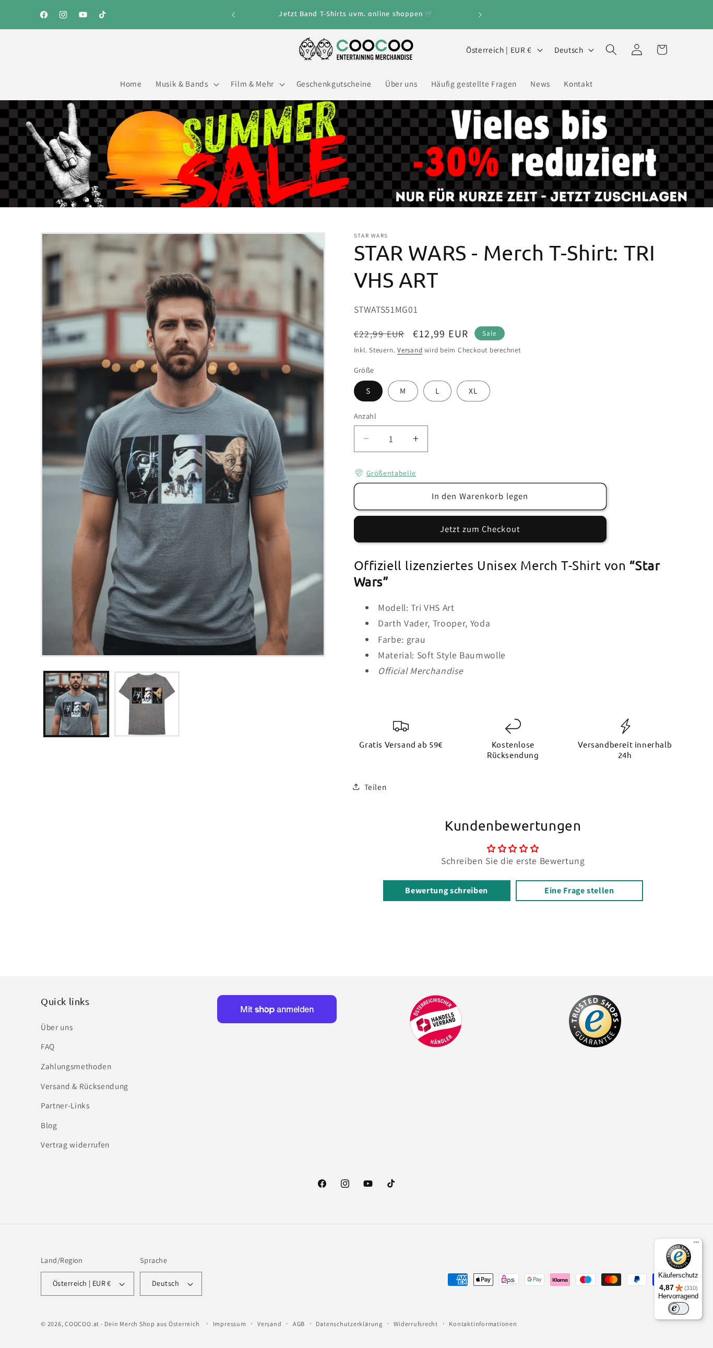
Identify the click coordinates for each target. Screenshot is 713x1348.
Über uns (57, 1027)
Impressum (229, 1324)
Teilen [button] (375, 787)
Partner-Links (65, 1105)
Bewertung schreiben (446, 890)
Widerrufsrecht (416, 1324)
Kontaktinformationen (483, 1324)
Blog (49, 1125)
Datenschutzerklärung (349, 1324)
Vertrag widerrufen (75, 1144)
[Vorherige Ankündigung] (233, 15)
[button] (186, 84)
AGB (299, 1324)
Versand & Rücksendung (84, 1086)
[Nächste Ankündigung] (480, 15)
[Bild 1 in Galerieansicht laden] (76, 704)
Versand (409, 350)
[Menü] (696, 1244)
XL (473, 390)
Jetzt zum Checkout (480, 529)
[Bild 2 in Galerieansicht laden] (147, 704)
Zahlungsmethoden (76, 1066)
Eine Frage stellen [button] (579, 890)
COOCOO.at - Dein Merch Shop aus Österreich (132, 1324)
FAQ (48, 1046)
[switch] (678, 1308)
